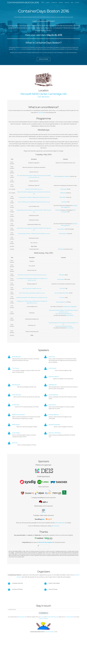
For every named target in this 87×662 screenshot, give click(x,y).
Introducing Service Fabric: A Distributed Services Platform (31, 233)
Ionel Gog (57, 210)
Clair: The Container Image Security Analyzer (29, 293)
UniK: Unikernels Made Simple (62, 313)
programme (18, 49)
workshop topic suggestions (69, 306)
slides (36, 177)
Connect (77, 2)
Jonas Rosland (60, 279)
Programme (54, 2)
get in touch (55, 526)
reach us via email (43, 618)
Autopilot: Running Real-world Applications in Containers (29, 297)
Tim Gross (61, 297)
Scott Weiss (64, 202)
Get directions (43, 97)
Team (72, 2)
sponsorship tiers (60, 522)
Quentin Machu (64, 293)
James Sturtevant (63, 233)
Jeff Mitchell (63, 192)
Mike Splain (61, 274)
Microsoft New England (45, 542)
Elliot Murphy (63, 197)
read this (40, 112)
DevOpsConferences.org (52, 616)
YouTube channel (69, 616)
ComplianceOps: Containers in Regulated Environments (32, 197)
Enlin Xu (64, 302)
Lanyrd (42, 616)
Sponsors (67, 2)
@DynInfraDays (21, 616)
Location (48, 2)
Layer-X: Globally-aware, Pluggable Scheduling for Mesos (31, 202)
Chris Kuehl (62, 288)
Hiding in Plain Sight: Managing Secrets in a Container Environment (32, 192)
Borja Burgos (64, 189)
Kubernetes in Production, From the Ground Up (28, 274)
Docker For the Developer (32, 189)
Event (42, 2)
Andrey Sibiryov (60, 229)
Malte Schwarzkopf (18, 414)
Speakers (61, 2)
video (38, 177)
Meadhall (62, 249)
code (43, 274)
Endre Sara (58, 302)
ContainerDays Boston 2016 (23, 2)
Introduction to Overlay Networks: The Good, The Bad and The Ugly (33, 228)
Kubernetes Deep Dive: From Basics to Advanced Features (62, 322)
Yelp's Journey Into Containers (29, 288)
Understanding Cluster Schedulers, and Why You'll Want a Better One (32, 210)
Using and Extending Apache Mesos (63, 326)
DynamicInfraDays (50, 631)
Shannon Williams (65, 176)
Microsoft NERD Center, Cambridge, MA (43, 93)
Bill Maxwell (57, 176)
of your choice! (69, 315)
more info (66, 312)
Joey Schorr (57, 293)
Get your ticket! (43, 59)
